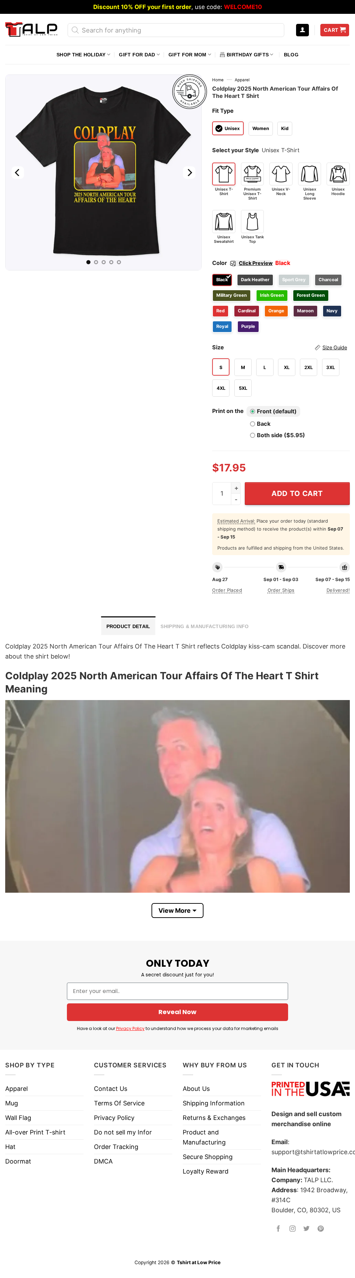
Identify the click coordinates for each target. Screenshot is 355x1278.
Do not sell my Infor (123, 1132)
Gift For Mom (187, 54)
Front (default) (277, 411)
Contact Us (110, 1088)
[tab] (128, 625)
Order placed (227, 590)
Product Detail (128, 626)
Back (263, 423)
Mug (11, 1103)
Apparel (242, 79)
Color (242, 262)
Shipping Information (214, 1103)
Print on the (228, 410)
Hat (10, 1146)
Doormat (18, 1161)
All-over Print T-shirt (35, 1132)
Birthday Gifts (248, 54)
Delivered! (338, 590)
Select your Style (235, 150)
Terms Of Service (119, 1103)
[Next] (189, 172)
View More (174, 910)
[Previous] (18, 172)
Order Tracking (116, 1146)
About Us (196, 1088)
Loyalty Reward (205, 1171)
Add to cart (297, 493)
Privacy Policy (130, 1028)
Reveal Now (177, 1012)
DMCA (103, 1161)
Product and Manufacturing (204, 1137)
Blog (291, 54)
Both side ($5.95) (281, 435)
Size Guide (334, 347)
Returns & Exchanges (214, 1117)
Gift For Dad (137, 54)
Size (279, 347)
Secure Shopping (208, 1156)
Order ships (281, 590)
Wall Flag (18, 1117)
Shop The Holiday (81, 54)
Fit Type (223, 110)
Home (218, 79)
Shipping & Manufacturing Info (205, 626)
